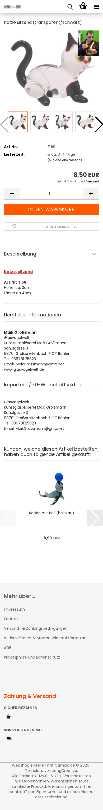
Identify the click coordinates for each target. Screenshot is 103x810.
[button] (12, 194)
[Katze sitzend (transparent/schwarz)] (51, 70)
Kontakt (11, 618)
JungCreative (64, 770)
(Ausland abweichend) (65, 160)
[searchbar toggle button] (70, 7)
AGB (7, 647)
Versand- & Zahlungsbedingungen (35, 628)
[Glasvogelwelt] (10, 7)
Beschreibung (20, 253)
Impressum (14, 609)
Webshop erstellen (29, 765)
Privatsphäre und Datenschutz (32, 657)
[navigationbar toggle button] (96, 7)
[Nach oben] (88, 802)
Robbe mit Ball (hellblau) (51, 513)
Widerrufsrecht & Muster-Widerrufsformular (44, 638)
